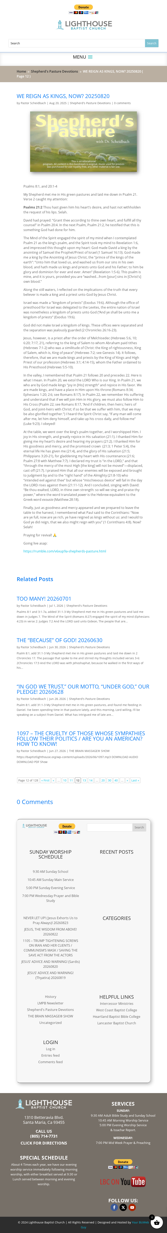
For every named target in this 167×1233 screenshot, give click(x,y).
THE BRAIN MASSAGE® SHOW (89, 751)
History (50, 996)
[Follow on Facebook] (114, 1207)
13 (84, 780)
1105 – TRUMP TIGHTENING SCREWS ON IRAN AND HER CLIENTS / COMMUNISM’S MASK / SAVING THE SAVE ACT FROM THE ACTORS (50, 947)
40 (116, 780)
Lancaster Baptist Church (116, 1023)
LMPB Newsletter (50, 1003)
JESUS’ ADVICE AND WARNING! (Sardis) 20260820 (50, 964)
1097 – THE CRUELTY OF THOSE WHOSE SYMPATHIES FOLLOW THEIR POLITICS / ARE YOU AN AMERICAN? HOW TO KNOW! (81, 738)
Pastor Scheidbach (33, 103)
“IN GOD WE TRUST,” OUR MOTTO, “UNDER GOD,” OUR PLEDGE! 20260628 (83, 689)
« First (45, 780)
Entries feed (50, 1055)
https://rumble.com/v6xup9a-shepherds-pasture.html (64, 551)
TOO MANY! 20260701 (44, 598)
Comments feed (50, 1062)
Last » (135, 780)
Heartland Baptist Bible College (116, 1016)
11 (71, 780)
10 (64, 780)
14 (90, 780)
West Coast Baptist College (116, 1010)
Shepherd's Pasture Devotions (90, 103)
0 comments (122, 103)
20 (103, 780)
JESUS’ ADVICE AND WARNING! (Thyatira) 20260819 (50, 975)
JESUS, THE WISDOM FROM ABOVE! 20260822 (50, 931)
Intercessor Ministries (116, 1003)
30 (109, 780)
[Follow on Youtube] (132, 1207)
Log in (50, 1049)
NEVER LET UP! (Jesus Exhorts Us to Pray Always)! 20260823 (50, 920)
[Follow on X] (123, 1207)
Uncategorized (50, 1022)
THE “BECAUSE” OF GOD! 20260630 (59, 640)
